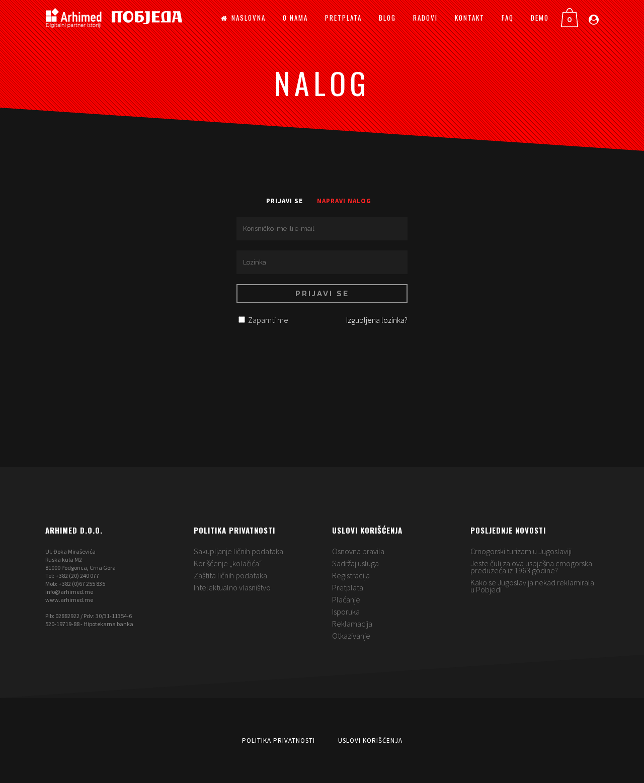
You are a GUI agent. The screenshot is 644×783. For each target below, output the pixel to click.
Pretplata (347, 587)
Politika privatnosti (278, 740)
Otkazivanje (351, 635)
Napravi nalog (344, 201)
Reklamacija (352, 623)
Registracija (351, 575)
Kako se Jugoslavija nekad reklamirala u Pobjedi (532, 586)
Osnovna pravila (358, 551)
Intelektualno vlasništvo (232, 587)
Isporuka (346, 611)
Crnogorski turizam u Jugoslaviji (521, 551)
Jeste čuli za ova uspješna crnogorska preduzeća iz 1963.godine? (531, 567)
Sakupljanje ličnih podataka (238, 551)
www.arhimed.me (69, 599)
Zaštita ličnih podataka (230, 575)
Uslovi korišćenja (370, 740)
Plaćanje (346, 599)
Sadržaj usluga (355, 563)
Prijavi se (284, 201)
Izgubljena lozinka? (377, 320)
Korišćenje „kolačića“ (228, 563)
